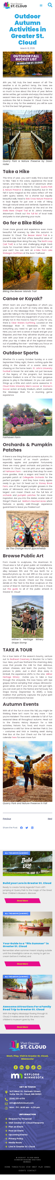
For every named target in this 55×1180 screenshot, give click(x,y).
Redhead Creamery (20, 659)
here (14, 737)
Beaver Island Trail (38, 235)
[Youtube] (39, 1067)
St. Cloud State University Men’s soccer (27, 385)
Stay (28, 1167)
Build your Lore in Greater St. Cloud (27, 883)
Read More (22, 900)
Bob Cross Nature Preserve (38, 198)
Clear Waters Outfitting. (23, 322)
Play (40, 1167)
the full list (32, 213)
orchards (8, 495)
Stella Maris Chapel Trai (15, 210)
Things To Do (18, 1167)
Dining (47, 1167)
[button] (41, 5)
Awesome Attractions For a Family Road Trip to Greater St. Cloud (27, 1008)
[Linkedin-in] (22, 1067)
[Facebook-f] (16, 1067)
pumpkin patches (27, 495)
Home (7, 1167)
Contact (31, 1171)
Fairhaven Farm (13, 471)
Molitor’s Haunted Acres (34, 501)
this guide (12, 589)
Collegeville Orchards (33, 477)
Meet (34, 1167)
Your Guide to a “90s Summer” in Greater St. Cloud (26, 945)
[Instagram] (28, 1067)
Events (22, 1171)
